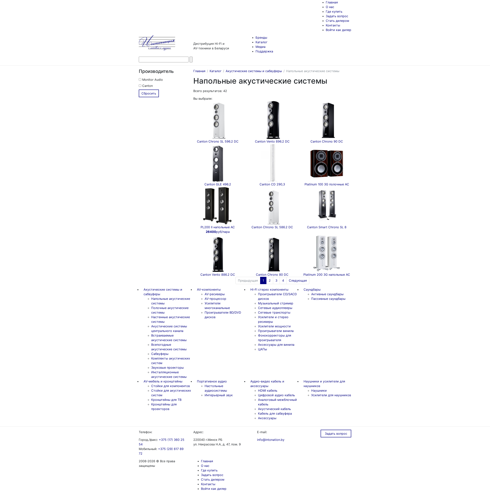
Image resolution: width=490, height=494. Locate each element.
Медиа (260, 47)
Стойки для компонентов (170, 386)
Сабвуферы (159, 354)
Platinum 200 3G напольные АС (326, 274)
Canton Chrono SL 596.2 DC (217, 141)
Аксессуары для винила (276, 344)
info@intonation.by (270, 440)
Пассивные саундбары (328, 299)
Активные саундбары (327, 294)
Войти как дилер (338, 30)
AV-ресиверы (215, 294)
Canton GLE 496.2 (217, 184)
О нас (330, 7)
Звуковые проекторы (167, 367)
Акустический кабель (274, 409)
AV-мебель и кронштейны (163, 381)
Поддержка (264, 51)
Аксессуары (267, 418)
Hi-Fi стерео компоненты (269, 289)
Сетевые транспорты (274, 312)
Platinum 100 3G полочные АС (327, 184)
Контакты (333, 25)
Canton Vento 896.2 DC (272, 141)
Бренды (261, 37)
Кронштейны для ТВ (166, 400)
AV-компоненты (209, 289)
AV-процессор (215, 299)
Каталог (261, 42)
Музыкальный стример (275, 303)
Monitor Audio (152, 80)
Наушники (319, 390)
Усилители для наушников (331, 395)
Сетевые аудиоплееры (275, 308)
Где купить (334, 11)
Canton (147, 86)
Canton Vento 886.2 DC (217, 274)
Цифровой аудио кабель (276, 395)
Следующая (298, 280)
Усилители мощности (274, 326)
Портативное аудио (212, 381)
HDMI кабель (267, 390)
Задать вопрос (337, 16)
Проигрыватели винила (276, 331)
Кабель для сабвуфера (275, 413)
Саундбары (312, 289)
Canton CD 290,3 (272, 184)
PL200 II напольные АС (218, 229)
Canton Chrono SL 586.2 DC (272, 227)
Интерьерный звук (219, 395)
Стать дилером (337, 21)
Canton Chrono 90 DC (326, 141)
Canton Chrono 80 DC (272, 274)
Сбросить (148, 93)
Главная (332, 2)
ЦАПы (262, 349)
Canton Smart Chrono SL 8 (326, 227)
